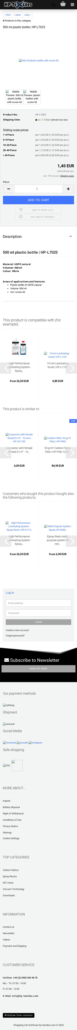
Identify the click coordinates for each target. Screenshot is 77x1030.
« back (17, 14)
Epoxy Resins (10, 876)
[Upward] (10, 1024)
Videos (6, 939)
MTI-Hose (8, 882)
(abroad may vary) (59, 120)
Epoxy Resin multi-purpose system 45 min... (58, 540)
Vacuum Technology (13, 889)
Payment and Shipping (14, 946)
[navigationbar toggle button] (72, 4)
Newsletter (8, 933)
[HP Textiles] (17, 4)
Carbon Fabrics (11, 870)
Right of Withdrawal (13, 813)
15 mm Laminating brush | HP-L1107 (58, 365)
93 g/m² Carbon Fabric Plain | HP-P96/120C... (57, 450)
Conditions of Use (12, 819)
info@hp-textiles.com (25, 996)
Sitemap (7, 832)
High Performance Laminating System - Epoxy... (19, 367)
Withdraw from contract (18, 1015)
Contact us (8, 927)
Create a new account (17, 630)
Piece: (6, 182)
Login (38, 622)
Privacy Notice (10, 826)
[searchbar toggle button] (53, 4)
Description (12, 236)
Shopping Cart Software (25, 1025)
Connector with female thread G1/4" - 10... (19, 450)
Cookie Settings (11, 838)
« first (7, 14)
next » (27, 14)
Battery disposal (11, 807)
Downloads (9, 895)
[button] (8, 189)
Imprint (6, 800)
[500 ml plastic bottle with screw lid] (38, 60)
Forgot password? (15, 635)
